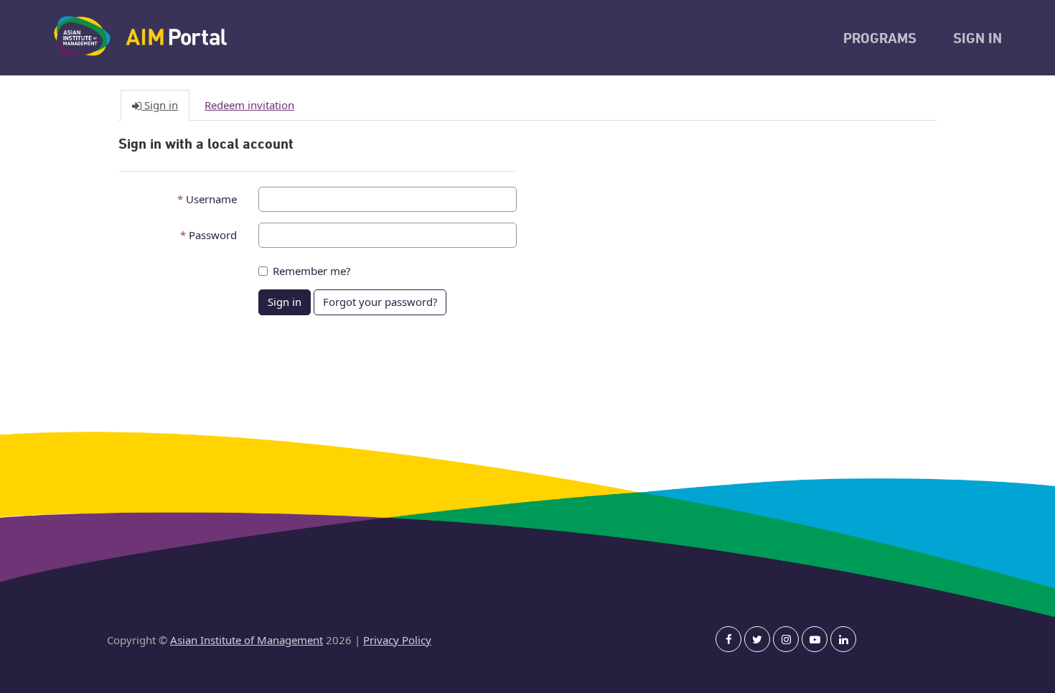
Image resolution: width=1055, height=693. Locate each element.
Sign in (284, 301)
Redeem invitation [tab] (249, 105)
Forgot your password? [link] (380, 301)
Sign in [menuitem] (977, 39)
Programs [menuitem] (879, 39)
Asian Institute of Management (246, 640)
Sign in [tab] (159, 105)
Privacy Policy (397, 640)
